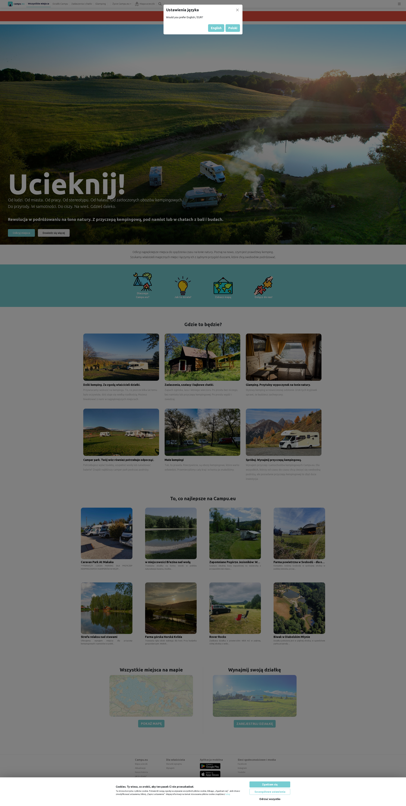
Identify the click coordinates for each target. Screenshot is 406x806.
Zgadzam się (270, 784)
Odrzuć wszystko (269, 799)
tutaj (228, 794)
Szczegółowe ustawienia (270, 791)
